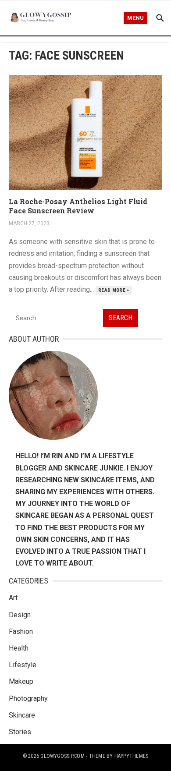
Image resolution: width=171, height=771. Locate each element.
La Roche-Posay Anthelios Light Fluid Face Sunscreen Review (78, 206)
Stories (20, 732)
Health (18, 648)
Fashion (21, 631)
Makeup (21, 681)
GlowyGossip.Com (62, 756)
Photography (28, 698)
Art (13, 598)
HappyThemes (131, 756)
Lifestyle (22, 665)
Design (20, 615)
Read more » (113, 290)
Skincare (22, 715)
